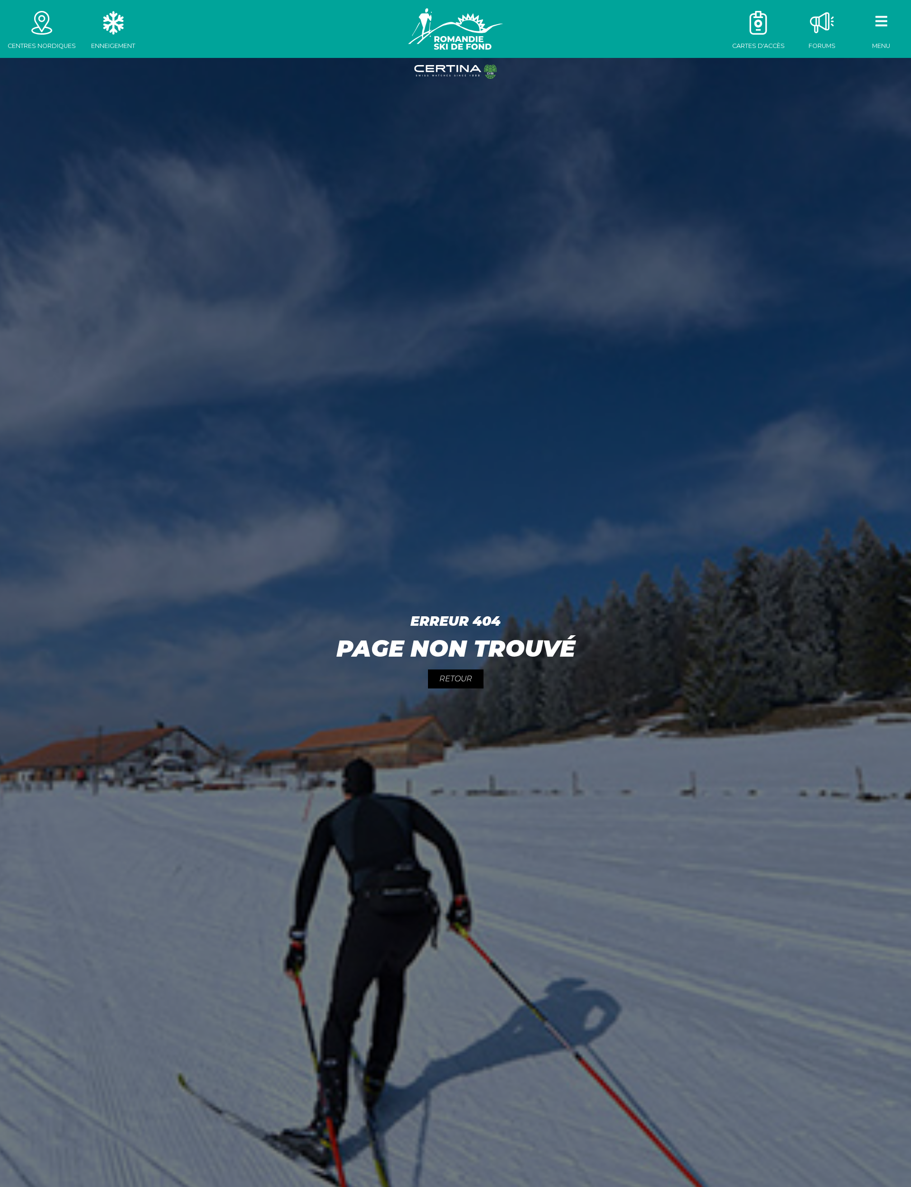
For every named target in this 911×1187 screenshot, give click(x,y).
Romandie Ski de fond (455, 29)
